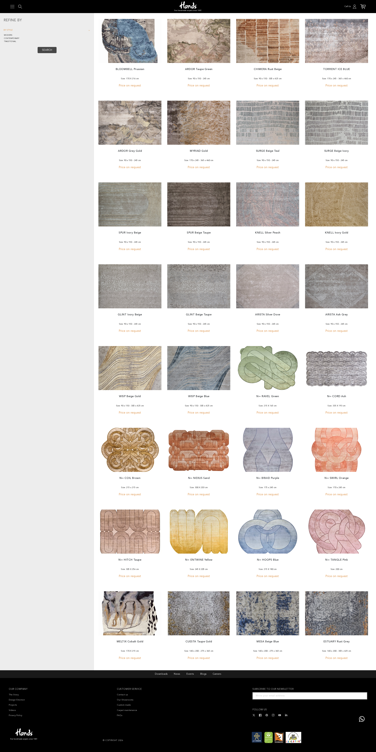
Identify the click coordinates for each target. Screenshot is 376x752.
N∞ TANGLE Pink (336, 560)
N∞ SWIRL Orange (336, 478)
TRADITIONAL (10, 41)
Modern (8, 35)
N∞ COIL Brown (130, 478)
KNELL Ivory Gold (336, 232)
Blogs (203, 674)
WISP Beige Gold (130, 396)
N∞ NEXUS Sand (199, 478)
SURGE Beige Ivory (336, 151)
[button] (12, 6)
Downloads (161, 674)
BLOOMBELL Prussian (130, 69)
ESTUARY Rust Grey (336, 641)
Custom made (124, 705)
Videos (12, 710)
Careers (217, 674)
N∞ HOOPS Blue (268, 560)
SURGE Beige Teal (268, 151)
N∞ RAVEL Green (267, 396)
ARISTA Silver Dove (267, 314)
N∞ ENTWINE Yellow (199, 560)
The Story (14, 695)
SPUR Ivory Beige (130, 232)
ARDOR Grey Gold (130, 151)
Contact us (122, 695)
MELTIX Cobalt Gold (130, 641)
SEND (361, 696)
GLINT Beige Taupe (199, 314)
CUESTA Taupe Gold (199, 641)
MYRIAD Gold (199, 151)
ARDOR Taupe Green (199, 69)
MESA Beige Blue (267, 641)
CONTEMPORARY (11, 38)
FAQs (119, 715)
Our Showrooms (125, 700)
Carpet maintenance (127, 710)
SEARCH (47, 50)
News (177, 674)
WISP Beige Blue (198, 396)
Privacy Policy (15, 715)
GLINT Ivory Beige (130, 314)
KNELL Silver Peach (267, 232)
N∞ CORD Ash (336, 396)
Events (190, 674)
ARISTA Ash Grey (336, 314)
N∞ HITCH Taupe (129, 560)
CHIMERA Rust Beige (268, 69)
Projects (13, 705)
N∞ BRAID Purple (267, 478)
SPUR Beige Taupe (199, 232)
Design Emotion (17, 700)
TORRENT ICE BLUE (336, 69)
